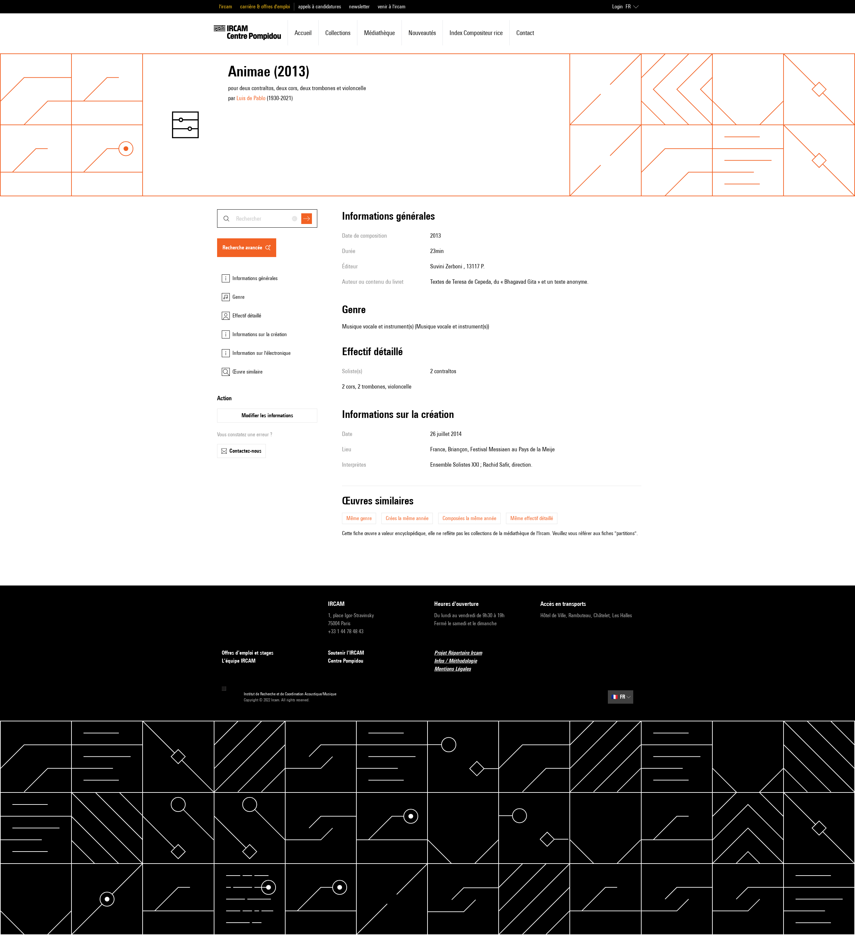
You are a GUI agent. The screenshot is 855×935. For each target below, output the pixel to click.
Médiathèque (379, 32)
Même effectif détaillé (531, 518)
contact (525, 32)
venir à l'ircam (391, 6)
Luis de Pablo (251, 97)
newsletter (359, 6)
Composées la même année (469, 518)
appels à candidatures (319, 6)
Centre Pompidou (345, 661)
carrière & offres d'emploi (265, 6)
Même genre (359, 518)
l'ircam (225, 6)
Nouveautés (422, 32)
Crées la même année (407, 518)
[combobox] (267, 218)
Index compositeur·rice (476, 32)
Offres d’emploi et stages (248, 653)
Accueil (303, 32)
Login (617, 6)
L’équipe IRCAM (238, 661)
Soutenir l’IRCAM (346, 653)
